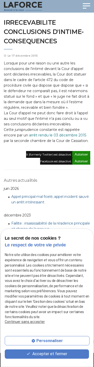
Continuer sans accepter (25, 322)
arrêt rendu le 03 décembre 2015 (57, 135)
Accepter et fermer (49, 353)
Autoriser (81, 154)
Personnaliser (49, 340)
